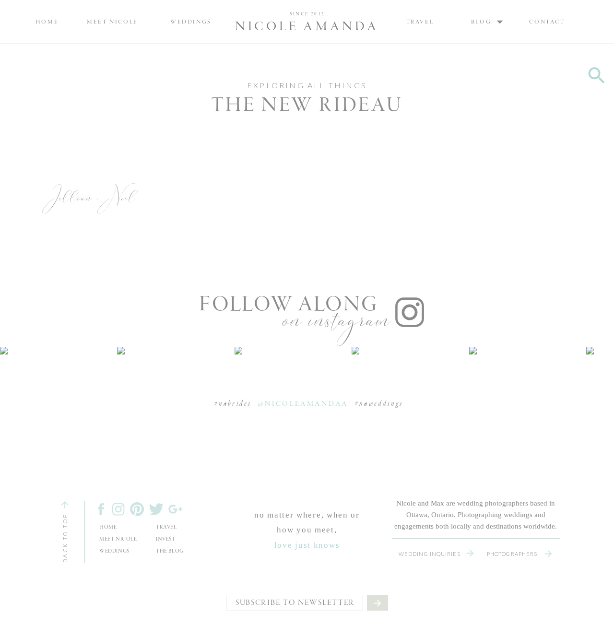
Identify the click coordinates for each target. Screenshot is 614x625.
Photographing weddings (495, 515)
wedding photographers (492, 503)
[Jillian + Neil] (92, 205)
